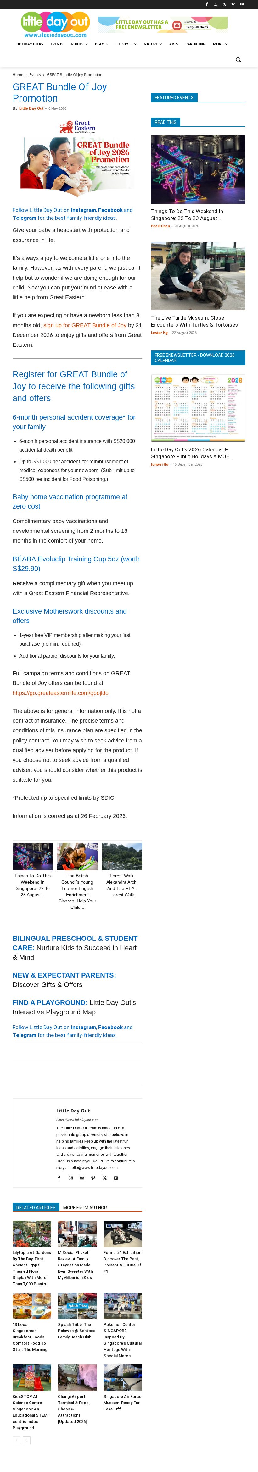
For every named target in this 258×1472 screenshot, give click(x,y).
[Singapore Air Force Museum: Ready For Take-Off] (123, 1377)
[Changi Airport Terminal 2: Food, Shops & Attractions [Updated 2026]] (77, 1377)
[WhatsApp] (62, 1072)
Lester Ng (159, 332)
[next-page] (27, 1440)
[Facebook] (206, 4)
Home (18, 74)
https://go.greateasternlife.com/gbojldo (61, 693)
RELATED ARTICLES (36, 1207)
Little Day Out (31, 108)
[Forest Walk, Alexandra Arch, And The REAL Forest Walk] (122, 856)
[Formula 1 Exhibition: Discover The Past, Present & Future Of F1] (123, 1234)
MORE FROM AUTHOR (85, 1207)
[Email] (76, 1072)
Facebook (110, 210)
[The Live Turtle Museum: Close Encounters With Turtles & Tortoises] (198, 276)
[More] (120, 1072)
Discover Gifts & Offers (47, 985)
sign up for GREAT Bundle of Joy (84, 325)
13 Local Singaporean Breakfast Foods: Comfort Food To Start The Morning (30, 1337)
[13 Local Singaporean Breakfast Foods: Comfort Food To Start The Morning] (32, 1306)
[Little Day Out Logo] (55, 25)
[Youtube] (241, 4)
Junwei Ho (159, 464)
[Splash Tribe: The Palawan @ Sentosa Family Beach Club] (77, 1306)
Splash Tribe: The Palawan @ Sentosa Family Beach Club (76, 1330)
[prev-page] (16, 1440)
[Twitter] (224, 4)
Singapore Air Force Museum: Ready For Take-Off (122, 1402)
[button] (238, 59)
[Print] (91, 1072)
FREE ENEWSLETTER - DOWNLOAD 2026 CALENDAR (195, 358)
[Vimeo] (233, 4)
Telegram (24, 218)
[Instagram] (215, 4)
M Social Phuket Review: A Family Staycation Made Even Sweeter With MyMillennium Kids (75, 1265)
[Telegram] (105, 1072)
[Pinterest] (48, 1072)
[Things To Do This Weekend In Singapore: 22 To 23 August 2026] (33, 856)
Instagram (83, 210)
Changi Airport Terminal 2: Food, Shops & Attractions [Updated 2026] (74, 1409)
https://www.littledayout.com (77, 1120)
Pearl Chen (160, 225)
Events (35, 74)
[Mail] (84, 1178)
